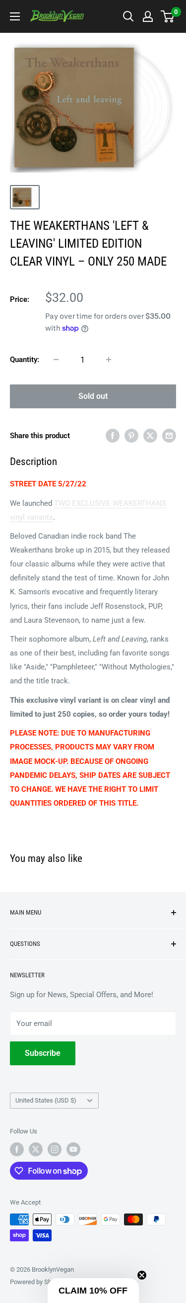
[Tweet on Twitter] (150, 435)
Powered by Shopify (37, 1282)
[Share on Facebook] (113, 435)
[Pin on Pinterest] (131, 435)
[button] (93, 1290)
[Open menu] (15, 16)
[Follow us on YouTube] (73, 1149)
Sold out (93, 396)
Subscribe (43, 1053)
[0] (168, 16)
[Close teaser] (142, 1275)
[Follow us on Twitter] (36, 1149)
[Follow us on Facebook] (17, 1149)
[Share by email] (169, 435)
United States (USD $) (45, 1100)
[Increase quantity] (108, 359)
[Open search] (128, 16)
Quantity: (24, 359)
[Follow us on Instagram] (55, 1149)
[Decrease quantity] (56, 359)
